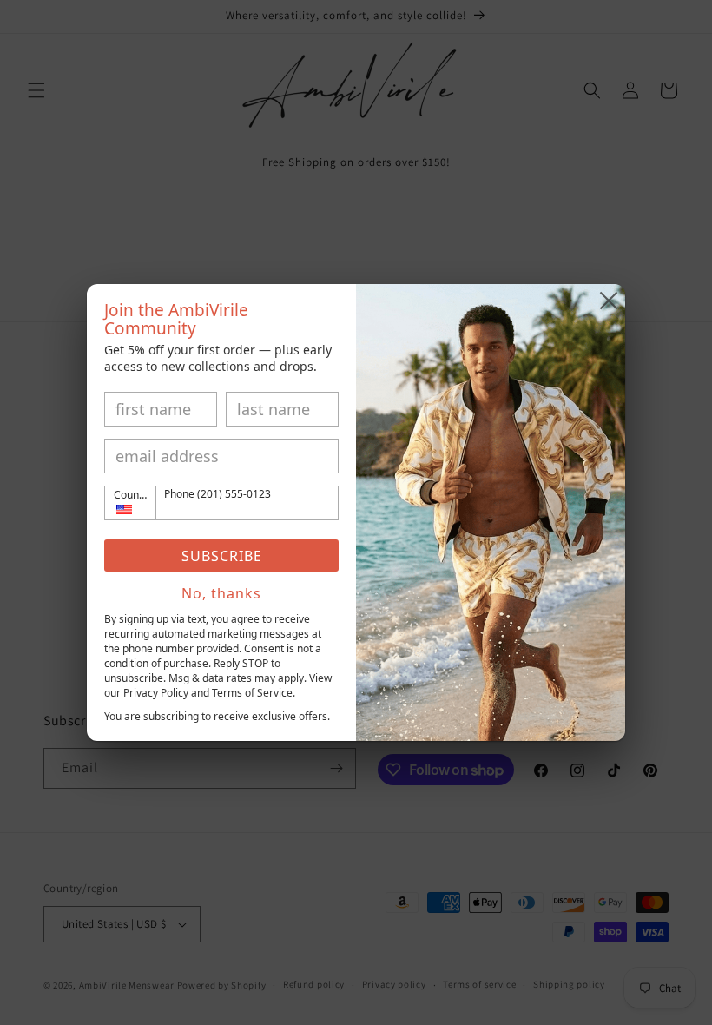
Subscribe (221, 555)
